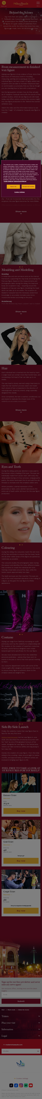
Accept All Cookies (28, 186)
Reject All (13, 186)
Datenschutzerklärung (20, 181)
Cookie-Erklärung (8, 181)
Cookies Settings (19, 192)
